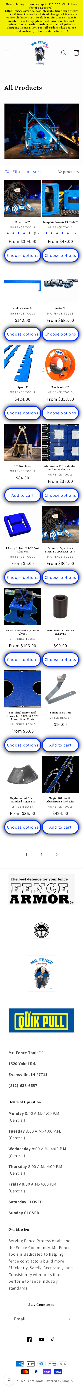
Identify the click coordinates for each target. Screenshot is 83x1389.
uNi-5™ (60, 308)
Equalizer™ (22, 222)
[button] (7, 53)
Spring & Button (60, 712)
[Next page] (56, 854)
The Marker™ (60, 387)
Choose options (22, 255)
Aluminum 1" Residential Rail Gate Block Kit (60, 468)
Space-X (22, 387)
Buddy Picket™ (22, 308)
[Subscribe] (68, 1319)
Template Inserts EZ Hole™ (60, 222)
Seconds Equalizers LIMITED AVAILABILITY (60, 550)
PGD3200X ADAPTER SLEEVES (60, 632)
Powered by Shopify (58, 1381)
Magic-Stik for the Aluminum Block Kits (60, 800)
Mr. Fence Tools (32, 1381)
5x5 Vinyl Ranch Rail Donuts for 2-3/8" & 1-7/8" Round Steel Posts (23, 716)
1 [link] (27, 854)
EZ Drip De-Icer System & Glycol (22, 632)
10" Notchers (22, 466)
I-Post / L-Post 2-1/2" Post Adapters (22, 550)
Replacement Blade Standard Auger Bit (22, 800)
